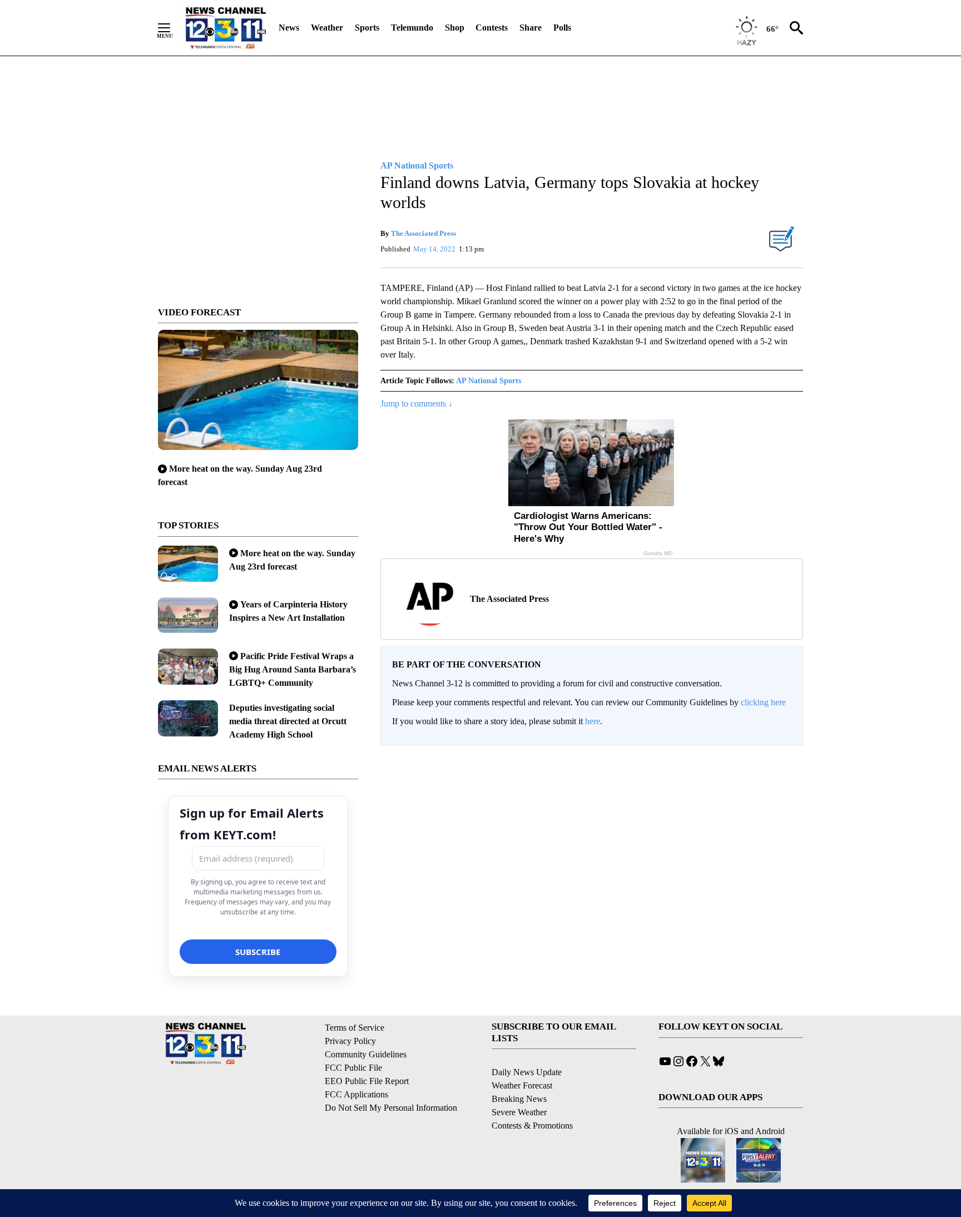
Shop (454, 27)
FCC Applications (356, 1094)
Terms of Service (354, 1027)
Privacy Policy (350, 1041)
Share (530, 27)
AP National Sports (488, 381)
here (592, 721)
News (289, 27)
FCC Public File (353, 1067)
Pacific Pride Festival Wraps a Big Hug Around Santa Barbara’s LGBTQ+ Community (292, 669)
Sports (367, 27)
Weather (327, 27)
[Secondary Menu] (172, 27)
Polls (562, 27)
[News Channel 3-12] (225, 28)
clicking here (763, 702)
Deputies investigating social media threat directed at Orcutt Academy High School (287, 721)
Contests (491, 27)
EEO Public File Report (367, 1081)
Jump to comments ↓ (416, 403)
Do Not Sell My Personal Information (391, 1107)
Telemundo (412, 27)
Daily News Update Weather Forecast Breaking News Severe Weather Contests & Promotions (532, 1098)
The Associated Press (423, 233)
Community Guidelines (366, 1054)
